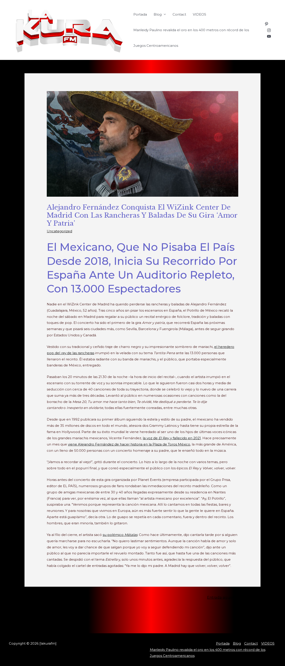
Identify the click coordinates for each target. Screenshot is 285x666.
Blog (158, 14)
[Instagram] (269, 30)
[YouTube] (269, 36)
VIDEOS (199, 14)
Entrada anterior (58, 597)
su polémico (120, 535)
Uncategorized (59, 231)
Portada (140, 14)
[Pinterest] (267, 24)
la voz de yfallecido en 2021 (172, 438)
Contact (179, 14)
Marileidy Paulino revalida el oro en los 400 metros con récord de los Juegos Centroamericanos (191, 38)
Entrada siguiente (225, 597)
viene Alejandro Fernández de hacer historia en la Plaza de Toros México (129, 444)
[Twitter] (73, 626)
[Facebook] (66, 626)
